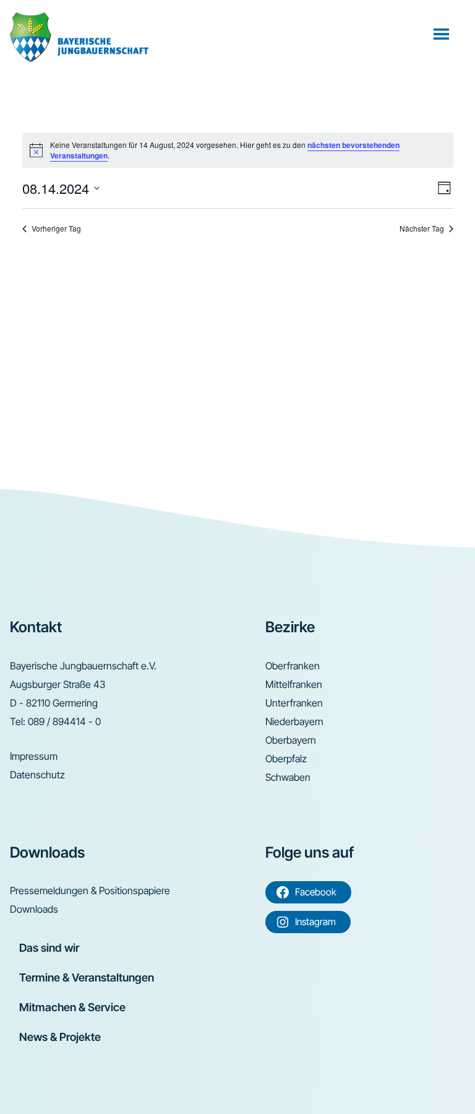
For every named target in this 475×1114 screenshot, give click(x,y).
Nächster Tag (422, 228)
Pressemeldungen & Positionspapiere (90, 890)
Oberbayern (290, 740)
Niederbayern (294, 721)
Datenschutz (37, 774)
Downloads (34, 909)
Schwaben (287, 777)
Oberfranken (292, 665)
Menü (442, 33)
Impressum (34, 756)
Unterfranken (294, 703)
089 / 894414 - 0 (64, 721)
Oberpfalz (286, 758)
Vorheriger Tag (56, 228)
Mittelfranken (293, 684)
